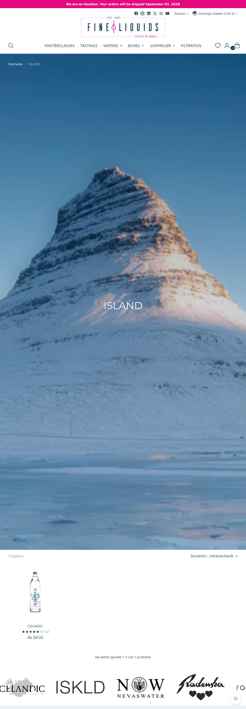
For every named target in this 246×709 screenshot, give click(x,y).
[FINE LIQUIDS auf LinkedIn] (149, 13)
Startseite (15, 64)
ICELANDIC (35, 626)
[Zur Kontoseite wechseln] (225, 45)
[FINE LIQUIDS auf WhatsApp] (161, 13)
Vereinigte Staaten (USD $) (216, 13)
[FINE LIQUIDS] (123, 27)
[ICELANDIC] (35, 593)
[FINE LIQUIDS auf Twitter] (155, 13)
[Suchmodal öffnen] (11, 45)
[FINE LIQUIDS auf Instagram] (142, 13)
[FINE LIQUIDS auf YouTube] (167, 13)
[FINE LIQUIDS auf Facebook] (136, 13)
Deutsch (179, 13)
